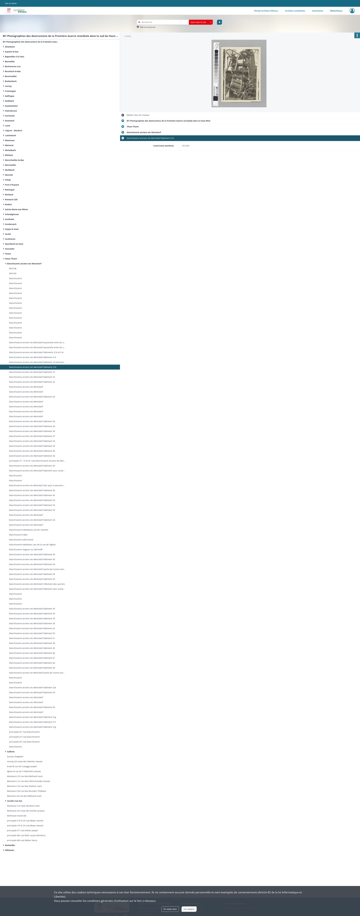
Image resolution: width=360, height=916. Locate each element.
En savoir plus (170, 909)
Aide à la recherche (147, 27)
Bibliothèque (336, 10)
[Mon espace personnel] (352, 11)
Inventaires (317, 10)
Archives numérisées (295, 10)
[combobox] (201, 22)
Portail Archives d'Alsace (266, 10)
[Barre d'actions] (357, 35)
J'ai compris (189, 909)
